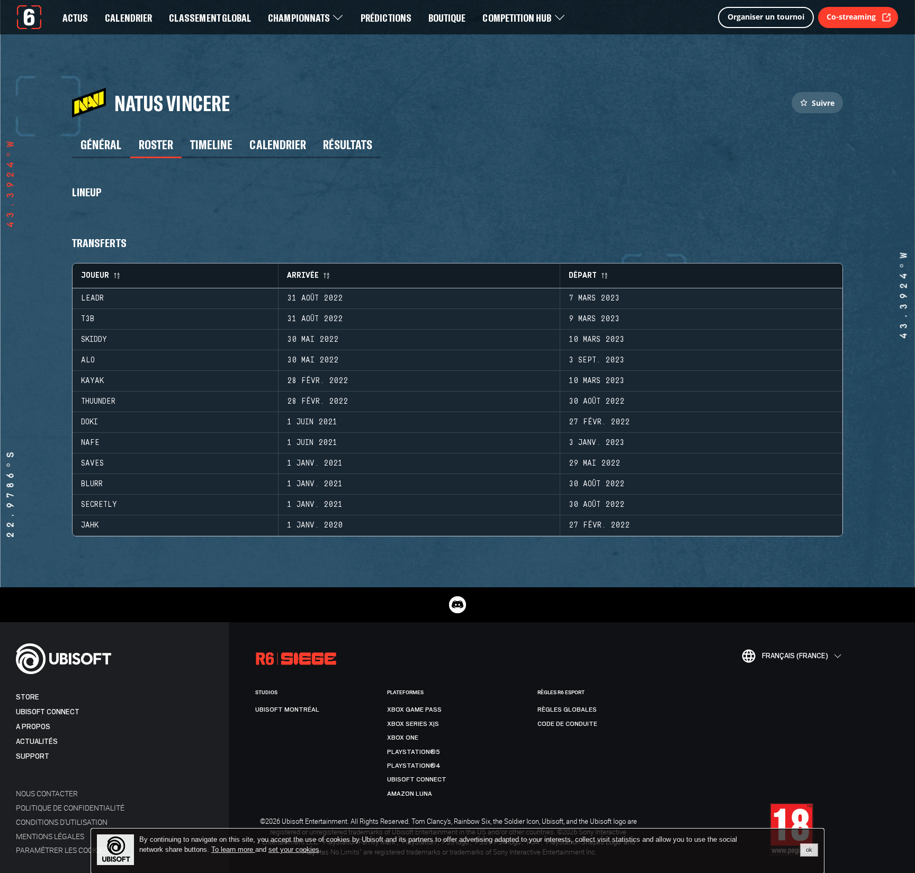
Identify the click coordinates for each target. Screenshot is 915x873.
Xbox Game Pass (414, 709)
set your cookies (293, 849)
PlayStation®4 (414, 765)
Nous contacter (47, 793)
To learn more (233, 849)
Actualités (37, 741)
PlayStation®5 (413, 752)
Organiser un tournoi (766, 17)
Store (27, 697)
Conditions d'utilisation (61, 822)
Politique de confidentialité (70, 808)
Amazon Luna (409, 793)
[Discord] (457, 604)
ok (809, 850)
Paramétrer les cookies (62, 850)
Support (32, 756)
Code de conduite (567, 724)
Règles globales (567, 709)
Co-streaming (851, 17)
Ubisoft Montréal (287, 709)
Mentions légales (50, 836)
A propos (33, 727)
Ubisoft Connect (47, 712)
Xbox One (402, 737)
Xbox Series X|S (413, 724)
